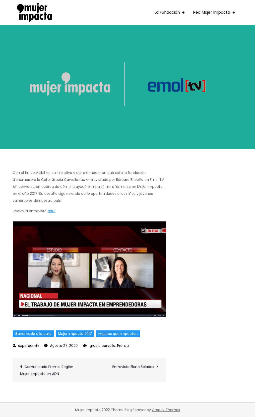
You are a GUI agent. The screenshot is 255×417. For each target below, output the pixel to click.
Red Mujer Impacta (211, 12)
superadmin (28, 345)
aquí (51, 210)
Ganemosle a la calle (33, 333)
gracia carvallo (102, 345)
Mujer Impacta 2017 (75, 333)
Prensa (123, 345)
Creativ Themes (166, 409)
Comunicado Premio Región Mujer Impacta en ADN (46, 370)
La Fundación (167, 12)
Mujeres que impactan (118, 333)
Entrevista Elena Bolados (133, 366)
